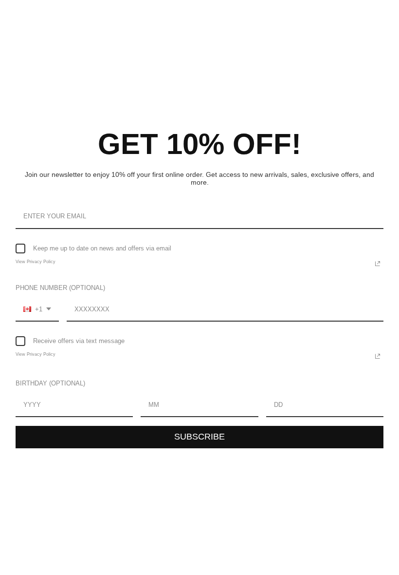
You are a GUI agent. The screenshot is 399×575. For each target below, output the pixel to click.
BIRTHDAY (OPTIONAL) (50, 383)
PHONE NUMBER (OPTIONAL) (60, 287)
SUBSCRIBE (199, 436)
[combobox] (37, 310)
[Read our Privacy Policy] (377, 263)
